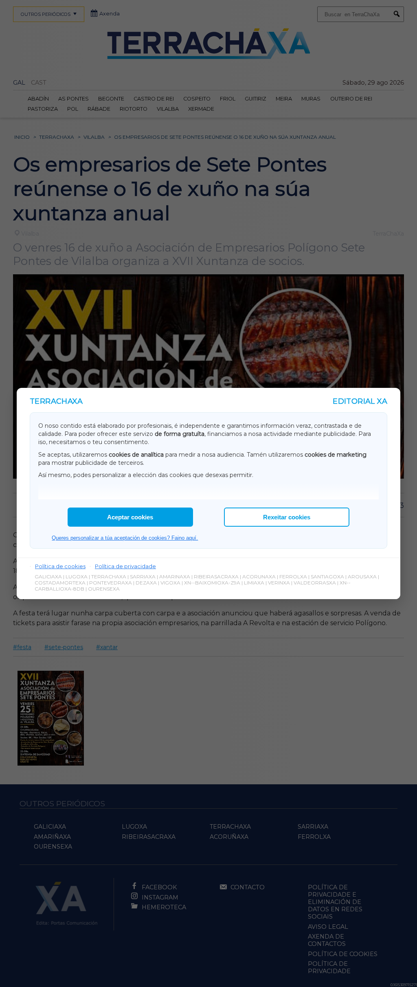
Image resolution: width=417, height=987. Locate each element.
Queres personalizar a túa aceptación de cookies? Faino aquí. (125, 538)
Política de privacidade (125, 566)
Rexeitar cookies (286, 517)
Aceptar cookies (130, 517)
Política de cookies (60, 566)
